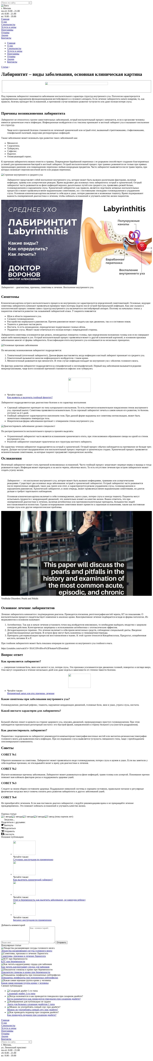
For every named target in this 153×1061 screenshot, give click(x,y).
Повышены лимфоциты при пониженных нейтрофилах (29, 977)
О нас (4, 21)
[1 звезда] (6, 816)
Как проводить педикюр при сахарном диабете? (31, 1015)
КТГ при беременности (13, 961)
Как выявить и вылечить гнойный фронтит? (30, 397)
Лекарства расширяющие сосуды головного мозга (26, 950)
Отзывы (5, 32)
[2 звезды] (17, 816)
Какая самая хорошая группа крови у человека (25, 983)
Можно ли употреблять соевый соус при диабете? (32, 1009)
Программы (7, 30)
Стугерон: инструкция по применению (33, 859)
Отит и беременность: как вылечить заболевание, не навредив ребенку (49, 900)
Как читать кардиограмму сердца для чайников (25, 967)
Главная (5, 19)
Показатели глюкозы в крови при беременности (25, 972)
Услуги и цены (8, 27)
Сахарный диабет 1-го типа (21, 993)
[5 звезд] (49, 816)
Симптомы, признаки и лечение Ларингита (23, 956)
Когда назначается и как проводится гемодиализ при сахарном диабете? (44, 999)
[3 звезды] (28, 816)
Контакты (6, 38)
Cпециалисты (8, 24)
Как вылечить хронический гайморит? (33, 879)
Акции (4, 35)
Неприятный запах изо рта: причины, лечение (30, 693)
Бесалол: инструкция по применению (32, 920)
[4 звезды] (39, 816)
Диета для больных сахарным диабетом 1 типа (31, 1004)
